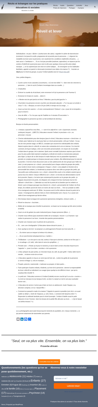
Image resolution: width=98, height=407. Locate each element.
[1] (61, 119)
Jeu (3, 389)
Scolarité (5, 396)
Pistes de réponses (59, 8)
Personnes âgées (29, 389)
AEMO (39, 376)
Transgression (19, 396)
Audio (62, 5)
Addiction (5, 376)
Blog (47, 25)
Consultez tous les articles (49, 362)
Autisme (5, 381)
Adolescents (17, 376)
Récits (55, 5)
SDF (11, 396)
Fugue (16, 385)
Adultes (31, 376)
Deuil (27, 381)
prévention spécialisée (23, 393)
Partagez (72, 8)
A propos (81, 8)
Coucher (20, 381)
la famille (13, 388)
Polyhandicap (11, 393)
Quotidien (70, 5)
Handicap (26, 385)
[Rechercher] (95, 6)
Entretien (6, 385)
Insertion (35, 385)
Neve (3, 404)
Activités (79, 5)
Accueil (42, 25)
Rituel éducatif (64, 72)
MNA (22, 389)
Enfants (38, 380)
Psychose (37, 392)
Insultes (44, 385)
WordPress (19, 404)
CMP (13, 381)
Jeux (86, 5)
